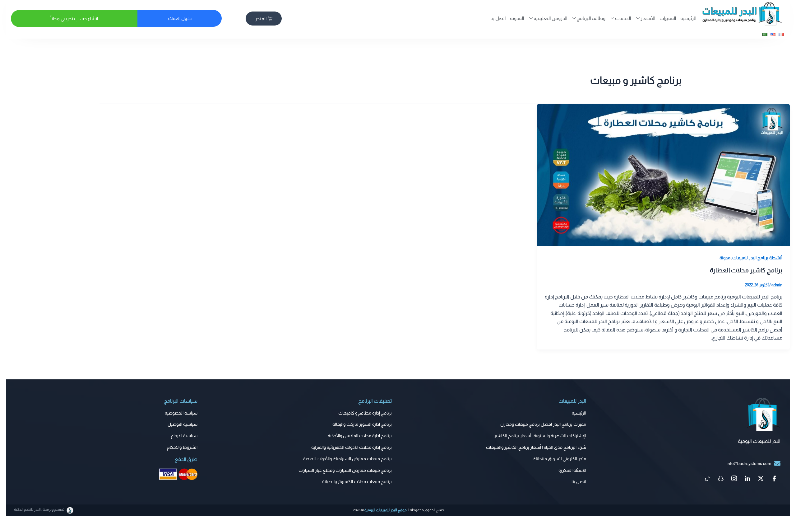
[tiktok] (707, 479)
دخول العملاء (180, 18)
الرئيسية (688, 18)
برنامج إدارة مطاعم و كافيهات (365, 412)
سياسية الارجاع (184, 435)
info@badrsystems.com (749, 463)
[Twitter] (761, 479)
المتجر (260, 18)
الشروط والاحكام (182, 447)
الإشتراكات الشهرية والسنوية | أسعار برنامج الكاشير (540, 435)
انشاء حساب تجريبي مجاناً (74, 18)
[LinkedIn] (747, 479)
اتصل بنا (498, 18)
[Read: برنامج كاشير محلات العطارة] (663, 174)
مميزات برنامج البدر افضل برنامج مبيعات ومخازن (543, 424)
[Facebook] (774, 479)
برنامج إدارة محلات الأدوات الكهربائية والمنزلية (351, 447)
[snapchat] (720, 479)
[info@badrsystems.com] (777, 463)
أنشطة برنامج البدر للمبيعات (757, 257)
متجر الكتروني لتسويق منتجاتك (559, 458)
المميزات (667, 18)
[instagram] (734, 479)
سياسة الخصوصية (181, 412)
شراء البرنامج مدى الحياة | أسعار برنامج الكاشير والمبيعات (536, 447)
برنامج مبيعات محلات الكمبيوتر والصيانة (357, 481)
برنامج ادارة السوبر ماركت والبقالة (362, 424)
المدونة (517, 18)
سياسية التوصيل (182, 424)
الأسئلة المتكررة (572, 470)
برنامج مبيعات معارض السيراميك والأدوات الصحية (347, 458)
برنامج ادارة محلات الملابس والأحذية (360, 435)
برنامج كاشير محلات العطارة (746, 270)
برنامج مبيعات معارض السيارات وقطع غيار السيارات (345, 470)
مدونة (725, 257)
